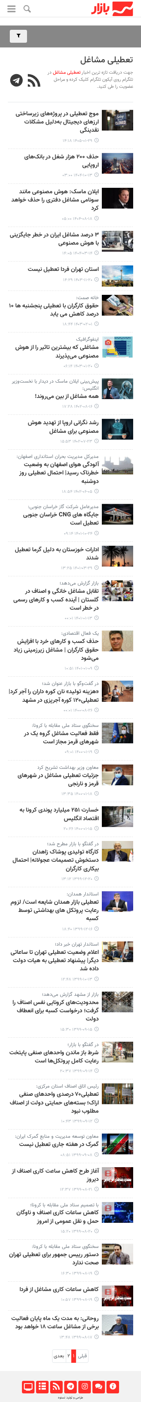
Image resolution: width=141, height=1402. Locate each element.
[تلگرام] (70, 1387)
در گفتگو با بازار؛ (83, 1045)
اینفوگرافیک (87, 339)
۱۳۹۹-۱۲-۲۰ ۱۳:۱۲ (76, 879)
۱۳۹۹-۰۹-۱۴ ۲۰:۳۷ (76, 1071)
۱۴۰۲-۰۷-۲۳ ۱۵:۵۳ (76, 441)
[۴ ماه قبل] (117, 120)
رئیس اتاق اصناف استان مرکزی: (67, 1086)
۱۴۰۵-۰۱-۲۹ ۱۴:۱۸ (77, 141)
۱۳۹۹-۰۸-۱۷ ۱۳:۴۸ (76, 1337)
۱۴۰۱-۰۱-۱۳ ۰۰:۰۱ (78, 618)
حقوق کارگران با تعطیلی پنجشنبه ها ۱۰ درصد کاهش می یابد (54, 310)
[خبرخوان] (56, 1387)
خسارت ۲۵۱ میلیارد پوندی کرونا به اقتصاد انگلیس (59, 814)
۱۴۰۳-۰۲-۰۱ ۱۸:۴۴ (77, 324)
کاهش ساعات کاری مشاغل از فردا (59, 1290)
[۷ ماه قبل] (117, 163)
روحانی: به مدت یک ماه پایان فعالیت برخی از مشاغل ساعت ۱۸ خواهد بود (55, 1323)
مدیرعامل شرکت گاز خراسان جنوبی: (63, 507)
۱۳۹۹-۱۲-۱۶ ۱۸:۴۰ (77, 929)
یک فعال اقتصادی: (80, 633)
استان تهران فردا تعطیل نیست (63, 269)
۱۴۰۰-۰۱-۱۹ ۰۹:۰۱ (78, 752)
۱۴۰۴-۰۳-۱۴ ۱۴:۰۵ (77, 253)
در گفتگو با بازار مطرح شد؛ (73, 844)
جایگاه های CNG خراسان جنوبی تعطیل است (61, 519)
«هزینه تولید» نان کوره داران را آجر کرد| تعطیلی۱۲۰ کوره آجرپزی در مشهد (54, 696)
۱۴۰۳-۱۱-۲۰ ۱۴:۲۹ (77, 280)
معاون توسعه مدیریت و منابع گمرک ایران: (57, 1136)
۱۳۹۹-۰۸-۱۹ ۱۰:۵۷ (76, 1300)
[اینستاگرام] (84, 1387)
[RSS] (34, 81)
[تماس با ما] (98, 1387)
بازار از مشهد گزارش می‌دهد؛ (70, 995)
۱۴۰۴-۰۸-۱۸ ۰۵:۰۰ (77, 219)
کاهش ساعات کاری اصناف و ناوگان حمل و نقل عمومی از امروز (57, 1217)
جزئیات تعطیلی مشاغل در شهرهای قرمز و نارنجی (58, 780)
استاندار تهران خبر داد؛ (77, 944)
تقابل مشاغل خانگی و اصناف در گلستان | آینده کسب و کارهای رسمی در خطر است (56, 600)
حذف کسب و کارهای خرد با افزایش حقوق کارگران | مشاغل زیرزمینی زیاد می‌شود (56, 650)
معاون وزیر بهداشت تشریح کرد (68, 768)
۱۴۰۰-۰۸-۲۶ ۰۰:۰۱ (77, 710)
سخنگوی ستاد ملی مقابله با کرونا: (65, 726)
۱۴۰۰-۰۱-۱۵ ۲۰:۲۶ (77, 829)
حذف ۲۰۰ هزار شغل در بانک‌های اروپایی (61, 161)
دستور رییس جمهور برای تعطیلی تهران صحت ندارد (54, 1259)
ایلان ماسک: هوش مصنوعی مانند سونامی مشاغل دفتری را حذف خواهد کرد (55, 200)
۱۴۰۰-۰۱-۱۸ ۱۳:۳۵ (76, 794)
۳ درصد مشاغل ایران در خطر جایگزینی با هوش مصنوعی (54, 239)
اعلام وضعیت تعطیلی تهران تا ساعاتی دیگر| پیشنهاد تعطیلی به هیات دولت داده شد (55, 961)
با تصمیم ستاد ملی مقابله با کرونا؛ (64, 1205)
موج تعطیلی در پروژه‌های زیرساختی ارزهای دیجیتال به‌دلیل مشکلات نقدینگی (57, 122)
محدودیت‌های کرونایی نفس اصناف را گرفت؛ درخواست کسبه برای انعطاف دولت (56, 1011)
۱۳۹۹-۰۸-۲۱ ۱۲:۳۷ (76, 1189)
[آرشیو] (42, 1387)
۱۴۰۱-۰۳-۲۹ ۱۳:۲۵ (76, 568)
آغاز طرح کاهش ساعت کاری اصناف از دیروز (55, 1175)
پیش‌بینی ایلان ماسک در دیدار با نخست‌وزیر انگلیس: (55, 385)
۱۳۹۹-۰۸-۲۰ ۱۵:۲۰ (76, 1231)
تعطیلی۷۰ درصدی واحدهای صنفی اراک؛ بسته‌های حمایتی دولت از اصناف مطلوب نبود (54, 1103)
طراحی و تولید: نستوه (70, 1397)
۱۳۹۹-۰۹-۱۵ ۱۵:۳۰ (76, 1029)
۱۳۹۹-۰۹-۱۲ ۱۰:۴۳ (76, 1121)
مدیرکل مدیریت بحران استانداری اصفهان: (57, 457)
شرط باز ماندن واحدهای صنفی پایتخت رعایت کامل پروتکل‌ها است (54, 1057)
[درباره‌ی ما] (113, 1387)
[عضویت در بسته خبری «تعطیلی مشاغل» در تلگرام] (16, 81)
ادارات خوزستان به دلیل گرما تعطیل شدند (57, 554)
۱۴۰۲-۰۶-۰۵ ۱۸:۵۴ (77, 492)
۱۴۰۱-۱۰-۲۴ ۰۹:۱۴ (78, 533)
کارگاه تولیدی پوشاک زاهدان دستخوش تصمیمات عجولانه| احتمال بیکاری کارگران (56, 861)
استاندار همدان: (83, 894)
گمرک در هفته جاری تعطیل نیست (59, 1144)
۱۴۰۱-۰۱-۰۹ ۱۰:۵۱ (78, 668)
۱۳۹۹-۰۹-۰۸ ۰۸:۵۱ (76, 1155)
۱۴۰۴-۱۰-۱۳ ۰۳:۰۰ (77, 175)
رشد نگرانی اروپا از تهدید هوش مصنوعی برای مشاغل (63, 427)
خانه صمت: (87, 298)
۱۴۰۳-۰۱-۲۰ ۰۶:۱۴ (77, 366)
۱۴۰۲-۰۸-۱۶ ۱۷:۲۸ (77, 406)
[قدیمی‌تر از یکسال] (117, 241)
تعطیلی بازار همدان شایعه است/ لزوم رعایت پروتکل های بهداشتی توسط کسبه (55, 911)
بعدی (59, 1356)
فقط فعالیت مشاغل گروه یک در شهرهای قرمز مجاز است (61, 738)
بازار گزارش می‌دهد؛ (79, 583)
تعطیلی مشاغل (106, 60)
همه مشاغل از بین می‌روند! (67, 396)
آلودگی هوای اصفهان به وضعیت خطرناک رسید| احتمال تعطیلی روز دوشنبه (59, 473)
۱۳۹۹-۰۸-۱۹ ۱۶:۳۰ (76, 1273)
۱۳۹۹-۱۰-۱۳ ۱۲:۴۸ (76, 979)
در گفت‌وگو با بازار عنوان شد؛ (70, 684)
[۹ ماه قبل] (117, 198)
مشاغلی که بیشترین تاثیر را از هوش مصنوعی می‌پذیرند (57, 351)
